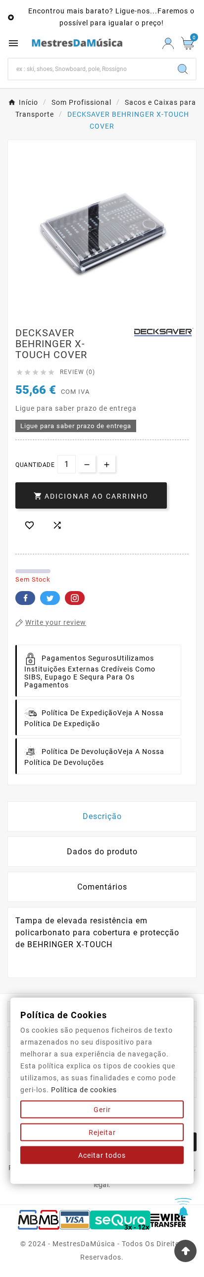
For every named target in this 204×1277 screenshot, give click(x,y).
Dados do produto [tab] (102, 851)
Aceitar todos (102, 1155)
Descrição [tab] (102, 816)
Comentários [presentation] (102, 887)
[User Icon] (168, 43)
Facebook (25, 598)
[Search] (183, 69)
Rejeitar (102, 1132)
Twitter (50, 598)
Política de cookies (84, 1090)
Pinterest (75, 598)
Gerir (102, 1110)
